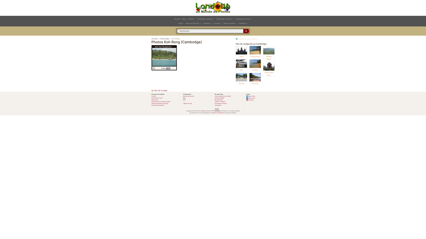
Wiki (184, 100)
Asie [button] (180, 23)
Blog (184, 19)
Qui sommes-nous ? (157, 98)
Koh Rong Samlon (255, 56)
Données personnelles (157, 105)
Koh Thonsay (255, 83)
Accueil (177, 19)
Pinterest (250, 100)
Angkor (242, 56)
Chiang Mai (218, 105)
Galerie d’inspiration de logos (159, 103)
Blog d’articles (219, 100)
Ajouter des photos (188, 96)
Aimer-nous (251, 98)
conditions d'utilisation (217, 113)
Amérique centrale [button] (205, 19)
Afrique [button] (191, 19)
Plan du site (188, 103)
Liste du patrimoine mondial (223, 96)
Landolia (203, 111)
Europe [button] (217, 23)
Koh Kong (241, 83)
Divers (241, 70)
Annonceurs (154, 100)
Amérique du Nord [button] (224, 19)
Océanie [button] (242, 23)
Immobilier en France (221, 103)
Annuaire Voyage (219, 98)
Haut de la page (160, 90)
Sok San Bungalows (163, 47)
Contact (153, 96)
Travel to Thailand (220, 101)
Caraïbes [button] (207, 23)
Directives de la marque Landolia (160, 101)
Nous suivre (251, 96)
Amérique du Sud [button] (243, 19)
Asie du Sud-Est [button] (193, 23)
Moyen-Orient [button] (230, 23)
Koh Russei (255, 70)
